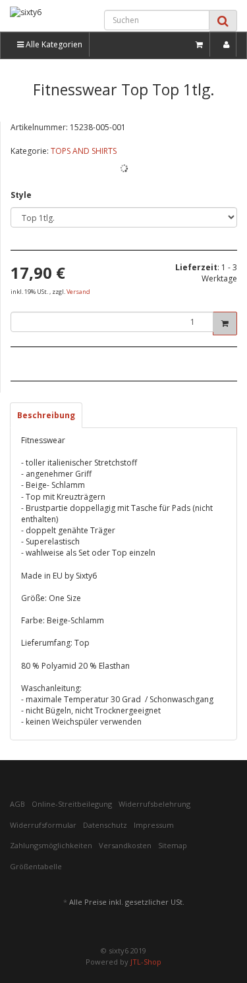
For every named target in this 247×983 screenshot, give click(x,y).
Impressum (154, 825)
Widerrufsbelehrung (154, 804)
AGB (17, 804)
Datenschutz (105, 825)
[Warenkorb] (199, 44)
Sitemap (172, 845)
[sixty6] (41, 18)
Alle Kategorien (53, 44)
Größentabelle (36, 866)
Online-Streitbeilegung (72, 804)
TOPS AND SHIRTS (84, 150)
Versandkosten (125, 845)
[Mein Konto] (226, 44)
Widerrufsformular (43, 825)
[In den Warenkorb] (225, 323)
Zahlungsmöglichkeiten (51, 845)
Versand (78, 291)
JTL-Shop (145, 962)
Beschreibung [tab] (46, 415)
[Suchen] (223, 20)
